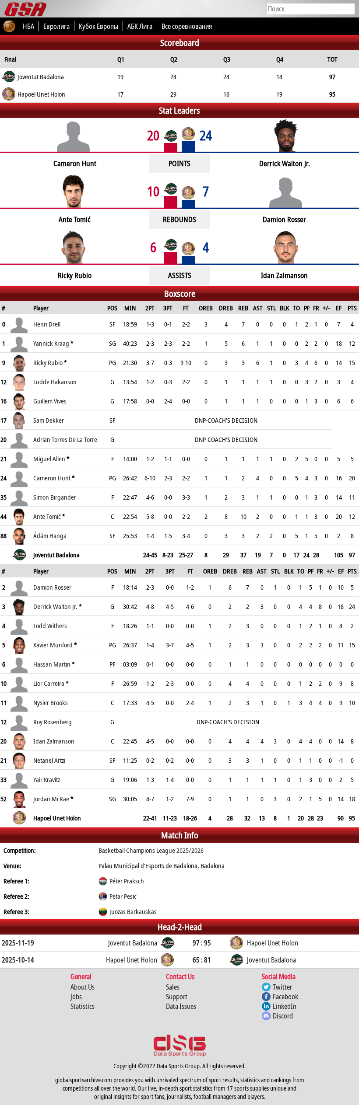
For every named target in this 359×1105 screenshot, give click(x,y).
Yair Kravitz (46, 779)
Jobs (76, 996)
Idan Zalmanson (53, 741)
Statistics (82, 1006)
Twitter (282, 987)
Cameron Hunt (51, 477)
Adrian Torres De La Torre (65, 439)
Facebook (285, 996)
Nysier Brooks (50, 702)
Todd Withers (50, 625)
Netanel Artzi (49, 760)
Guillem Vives (50, 400)
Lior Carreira (48, 683)
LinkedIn (284, 1006)
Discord (283, 1016)
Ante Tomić (47, 516)
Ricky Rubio (48, 362)
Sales (173, 987)
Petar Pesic (123, 896)
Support (176, 996)
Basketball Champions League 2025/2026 (151, 850)
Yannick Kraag (51, 343)
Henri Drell (46, 324)
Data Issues (181, 1006)
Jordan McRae (51, 798)
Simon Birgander (54, 497)
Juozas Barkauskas (133, 911)
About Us (82, 987)
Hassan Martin (51, 664)
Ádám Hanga (50, 535)
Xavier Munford (53, 644)
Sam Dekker (48, 420)
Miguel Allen (49, 458)
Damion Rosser (52, 587)
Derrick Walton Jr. (55, 606)
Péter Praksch (126, 880)
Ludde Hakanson (55, 381)
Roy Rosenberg (52, 721)
